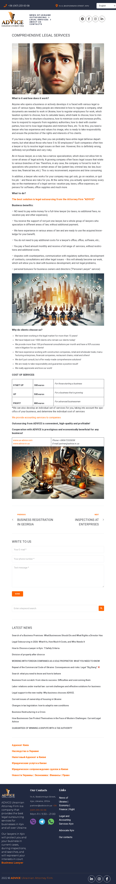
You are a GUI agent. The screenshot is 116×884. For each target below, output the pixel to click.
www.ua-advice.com (22, 440)
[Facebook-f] (89, 19)
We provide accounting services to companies (36, 417)
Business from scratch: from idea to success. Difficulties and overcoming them (51, 680)
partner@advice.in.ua (41, 805)
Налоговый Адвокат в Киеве (29, 757)
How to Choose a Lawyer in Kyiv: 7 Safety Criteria (36, 648)
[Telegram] (82, 19)
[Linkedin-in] (102, 19)
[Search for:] (54, 608)
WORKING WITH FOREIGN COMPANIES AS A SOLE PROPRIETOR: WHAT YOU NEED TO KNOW (56, 661)
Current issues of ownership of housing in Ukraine (36, 699)
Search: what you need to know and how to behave (36, 673)
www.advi (17, 443)
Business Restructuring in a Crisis (28, 712)
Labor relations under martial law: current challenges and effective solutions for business (56, 686)
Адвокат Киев (20, 745)
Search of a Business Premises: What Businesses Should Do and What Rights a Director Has (57, 635)
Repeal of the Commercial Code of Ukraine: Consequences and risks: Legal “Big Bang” (55, 667)
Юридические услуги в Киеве (29, 763)
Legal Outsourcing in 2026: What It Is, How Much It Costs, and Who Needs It (48, 642)
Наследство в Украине (25, 751)
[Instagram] (95, 19)
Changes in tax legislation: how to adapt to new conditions (40, 705)
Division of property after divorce (28, 654)
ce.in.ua (26, 443)
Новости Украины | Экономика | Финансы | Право (41, 775)
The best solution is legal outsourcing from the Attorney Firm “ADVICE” (53, 199)
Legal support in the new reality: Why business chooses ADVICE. (43, 693)
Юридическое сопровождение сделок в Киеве (40, 769)
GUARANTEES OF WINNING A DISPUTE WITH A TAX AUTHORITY (42, 728)
